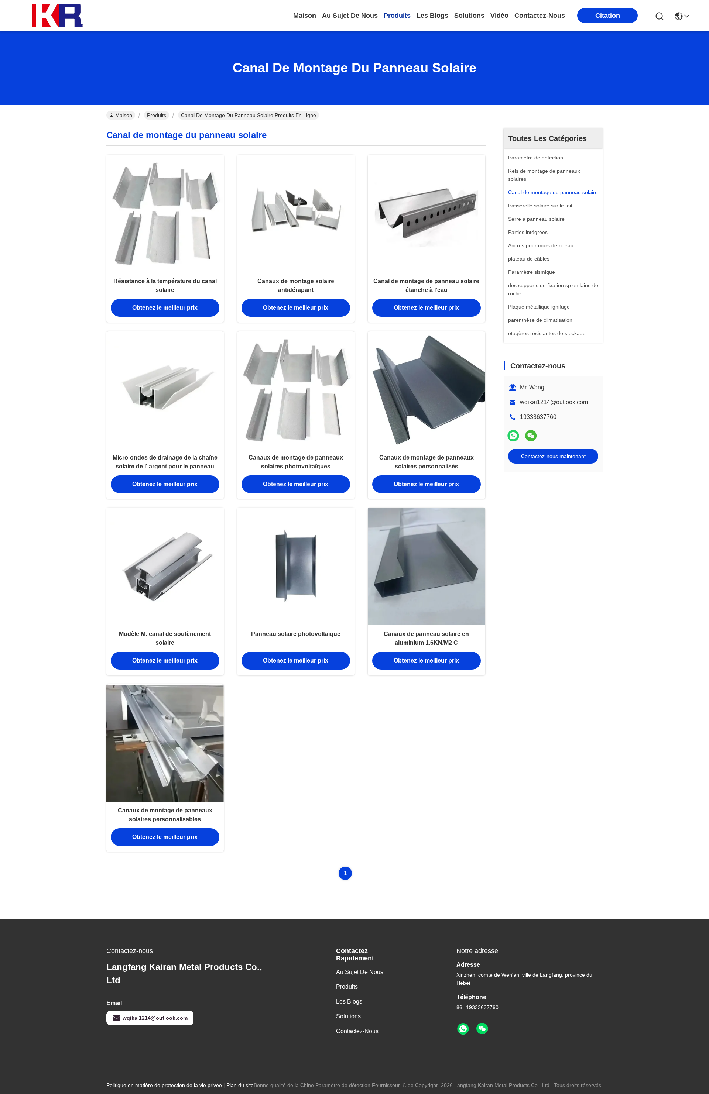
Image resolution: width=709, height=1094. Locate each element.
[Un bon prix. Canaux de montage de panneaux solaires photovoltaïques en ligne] (295, 390)
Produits (156, 115)
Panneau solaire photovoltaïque (295, 634)
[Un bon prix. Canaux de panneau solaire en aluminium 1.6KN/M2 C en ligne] (426, 566)
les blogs (432, 15)
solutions (469, 15)
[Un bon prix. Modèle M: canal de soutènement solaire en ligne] (165, 566)
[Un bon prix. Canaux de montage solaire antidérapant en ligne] (295, 213)
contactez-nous (539, 15)
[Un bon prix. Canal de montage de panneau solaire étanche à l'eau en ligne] (426, 213)
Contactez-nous (357, 1031)
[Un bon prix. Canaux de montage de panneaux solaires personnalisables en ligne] (165, 743)
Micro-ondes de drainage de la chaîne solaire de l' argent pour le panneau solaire (165, 466)
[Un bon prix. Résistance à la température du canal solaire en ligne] (165, 213)
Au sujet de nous (359, 972)
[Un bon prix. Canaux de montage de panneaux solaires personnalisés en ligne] (426, 390)
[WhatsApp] (513, 436)
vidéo (499, 15)
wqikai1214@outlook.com (554, 402)
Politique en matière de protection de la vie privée (164, 1085)
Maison (304, 15)
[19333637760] (463, 1029)
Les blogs (349, 1001)
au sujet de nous (350, 15)
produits (397, 15)
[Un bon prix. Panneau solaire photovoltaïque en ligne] (295, 566)
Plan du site (240, 1085)
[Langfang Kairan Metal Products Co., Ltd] (59, 15)
